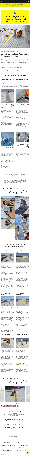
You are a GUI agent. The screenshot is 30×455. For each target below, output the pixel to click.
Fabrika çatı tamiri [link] (23, 445)
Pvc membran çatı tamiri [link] (21, 450)
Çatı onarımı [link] (4, 444)
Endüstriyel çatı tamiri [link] (20, 448)
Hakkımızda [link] (11, 442)
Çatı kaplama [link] (17, 444)
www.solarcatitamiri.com (20, 364)
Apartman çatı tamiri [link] (20, 447)
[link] (15, 13)
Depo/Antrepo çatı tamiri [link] (9, 450)
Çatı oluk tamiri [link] (6, 445)
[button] (1, 8)
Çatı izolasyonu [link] (24, 444)
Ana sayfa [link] (6, 442)
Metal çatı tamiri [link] (14, 445)
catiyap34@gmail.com (22, 414)
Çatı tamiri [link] (17, 442)
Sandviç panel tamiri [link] (10, 447)
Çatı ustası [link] (23, 442)
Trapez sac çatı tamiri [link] (9, 448)
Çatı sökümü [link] (11, 444)
